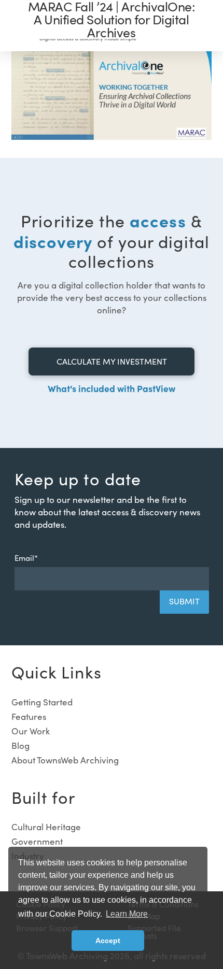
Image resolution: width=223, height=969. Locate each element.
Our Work (30, 731)
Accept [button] (107, 940)
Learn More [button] (127, 913)
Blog (20, 745)
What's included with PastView (111, 388)
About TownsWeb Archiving (65, 760)
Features (28, 716)
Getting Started (42, 702)
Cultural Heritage (46, 827)
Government (37, 841)
